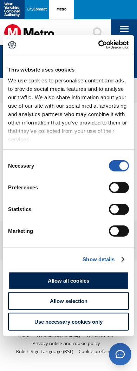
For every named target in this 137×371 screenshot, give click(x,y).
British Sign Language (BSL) (44, 351)
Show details (99, 259)
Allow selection (68, 301)
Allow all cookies (68, 280)
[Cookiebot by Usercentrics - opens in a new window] (98, 44)
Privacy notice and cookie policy (66, 343)
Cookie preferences (100, 351)
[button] (120, 354)
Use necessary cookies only (68, 321)
